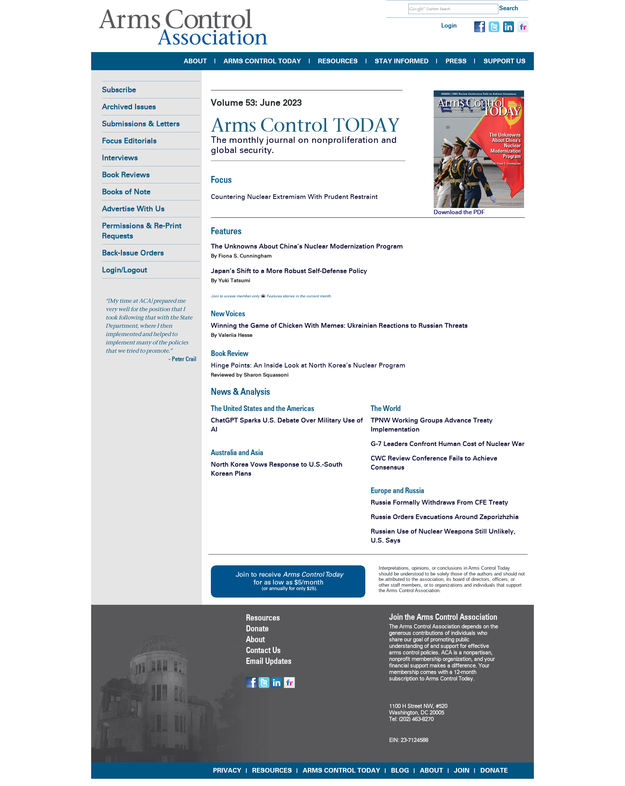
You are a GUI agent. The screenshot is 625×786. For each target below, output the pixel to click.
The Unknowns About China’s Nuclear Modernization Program (307, 246)
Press (456, 61)
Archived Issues (129, 106)
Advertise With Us (133, 208)
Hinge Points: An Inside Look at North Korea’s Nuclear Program (308, 365)
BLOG (400, 770)
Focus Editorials (129, 140)
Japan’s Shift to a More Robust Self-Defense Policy (289, 271)
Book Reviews (126, 174)
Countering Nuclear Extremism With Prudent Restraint (294, 197)
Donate (257, 628)
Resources (338, 61)
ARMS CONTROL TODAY (341, 770)
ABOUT (431, 770)
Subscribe (119, 89)
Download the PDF (459, 212)
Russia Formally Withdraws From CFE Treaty (439, 502)
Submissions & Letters (141, 123)
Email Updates (269, 661)
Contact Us (263, 650)
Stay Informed (402, 61)
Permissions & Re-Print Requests (142, 230)
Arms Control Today (262, 61)
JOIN (461, 770)
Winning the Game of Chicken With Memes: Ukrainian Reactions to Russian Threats (339, 326)
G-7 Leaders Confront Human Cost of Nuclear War (447, 444)
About (195, 61)
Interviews (120, 157)
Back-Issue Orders (133, 252)
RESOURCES (272, 770)
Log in (449, 25)
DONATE (494, 770)
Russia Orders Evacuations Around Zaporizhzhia (445, 517)
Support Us (505, 61)
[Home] (183, 27)
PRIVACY (227, 770)
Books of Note (126, 191)
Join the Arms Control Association (443, 617)
